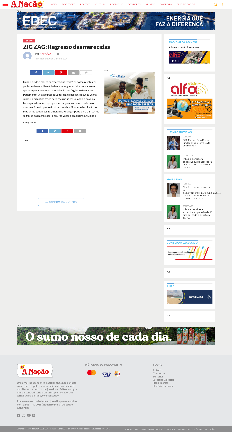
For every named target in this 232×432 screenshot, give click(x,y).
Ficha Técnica (160, 382)
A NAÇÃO (45, 53)
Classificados (186, 4)
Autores (157, 370)
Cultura (100, 4)
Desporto (134, 4)
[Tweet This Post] (48, 71)
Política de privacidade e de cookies (155, 429)
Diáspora (166, 4)
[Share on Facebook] (36, 71)
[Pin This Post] (61, 71)
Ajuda (128, 429)
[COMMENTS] (86, 71)
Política (85, 4)
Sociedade (68, 4)
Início (53, 4)
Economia (116, 4)
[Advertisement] (61, 168)
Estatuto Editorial (163, 379)
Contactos (159, 373)
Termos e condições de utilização (196, 429)
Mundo (150, 4)
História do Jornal (163, 386)
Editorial (158, 376)
